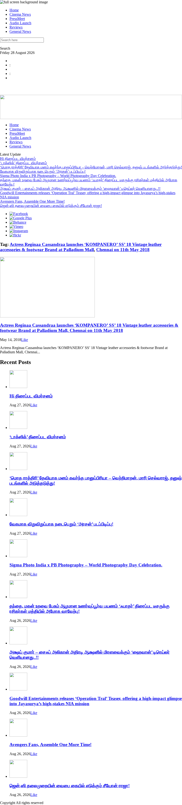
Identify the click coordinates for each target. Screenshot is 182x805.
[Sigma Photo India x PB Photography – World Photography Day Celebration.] (18, 556)
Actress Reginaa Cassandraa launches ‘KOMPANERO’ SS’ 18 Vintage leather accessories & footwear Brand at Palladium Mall (81, 247)
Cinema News (20, 14)
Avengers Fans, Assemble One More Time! (32, 201)
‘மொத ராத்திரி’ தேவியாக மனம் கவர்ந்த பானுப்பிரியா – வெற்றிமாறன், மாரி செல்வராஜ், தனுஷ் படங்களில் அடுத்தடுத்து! (91, 167)
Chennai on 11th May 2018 (123, 249)
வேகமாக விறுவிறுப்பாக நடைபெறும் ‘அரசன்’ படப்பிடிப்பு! (43, 171)
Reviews (16, 27)
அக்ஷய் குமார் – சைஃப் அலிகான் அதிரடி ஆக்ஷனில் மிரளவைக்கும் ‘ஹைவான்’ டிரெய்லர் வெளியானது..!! (80, 189)
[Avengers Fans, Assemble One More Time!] (18, 735)
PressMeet (17, 19)
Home (14, 10)
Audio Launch (20, 23)
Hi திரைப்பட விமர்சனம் (18, 159)
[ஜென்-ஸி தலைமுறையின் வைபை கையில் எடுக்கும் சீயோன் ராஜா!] (18, 776)
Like (24, 340)
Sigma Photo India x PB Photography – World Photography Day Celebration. (58, 176)
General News (20, 31)
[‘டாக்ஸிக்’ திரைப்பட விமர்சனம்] (18, 428)
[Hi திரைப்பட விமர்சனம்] (18, 387)
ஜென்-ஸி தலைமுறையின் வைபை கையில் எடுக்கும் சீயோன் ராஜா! (51, 206)
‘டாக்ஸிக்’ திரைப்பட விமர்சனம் (23, 163)
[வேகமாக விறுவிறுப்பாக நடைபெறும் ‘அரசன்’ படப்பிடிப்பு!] (18, 515)
